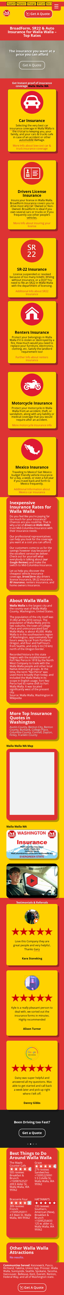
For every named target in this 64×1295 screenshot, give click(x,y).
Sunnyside (17, 1271)
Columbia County (20, 732)
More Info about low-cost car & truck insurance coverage (32, 147)
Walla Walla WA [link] (38, 86)
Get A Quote (40, 14)
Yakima (19, 1268)
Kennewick (37, 1265)
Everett (41, 1274)
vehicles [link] (32, 218)
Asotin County (18, 727)
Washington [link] (27, 611)
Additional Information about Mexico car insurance (32, 490)
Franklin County (27, 735)
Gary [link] (37, 949)
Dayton (47, 732)
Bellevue (23, 1274)
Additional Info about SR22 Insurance (32, 292)
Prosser (45, 1268)
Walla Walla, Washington (35, 695)
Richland (8, 1268)
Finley (13, 735)
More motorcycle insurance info (32, 425)
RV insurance (17, 582)
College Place (40, 730)
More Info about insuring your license (32, 224)
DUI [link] (43, 280)
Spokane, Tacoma (46, 1271)
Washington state (42, 1277)
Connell (37, 732)
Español (11, 3)
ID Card (41, 3)
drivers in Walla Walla (37, 525)
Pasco (49, 1265)
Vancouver (10, 1274)
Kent (32, 1274)
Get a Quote (32, 1133)
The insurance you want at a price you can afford (32, 53)
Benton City (35, 727)
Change (31, 3)
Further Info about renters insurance (32, 358)
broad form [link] (29, 576)
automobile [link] (26, 140)
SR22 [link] (32, 283)
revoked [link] (46, 274)
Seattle (29, 1271)
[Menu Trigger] (56, 6)
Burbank (25, 730)
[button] (32, 880)
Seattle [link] (20, 646)
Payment (21, 3)
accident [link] (34, 137)
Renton (51, 1274)
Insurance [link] (30, 203)
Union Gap (32, 1268)
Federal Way (10, 1277)
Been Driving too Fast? (32, 1122)
